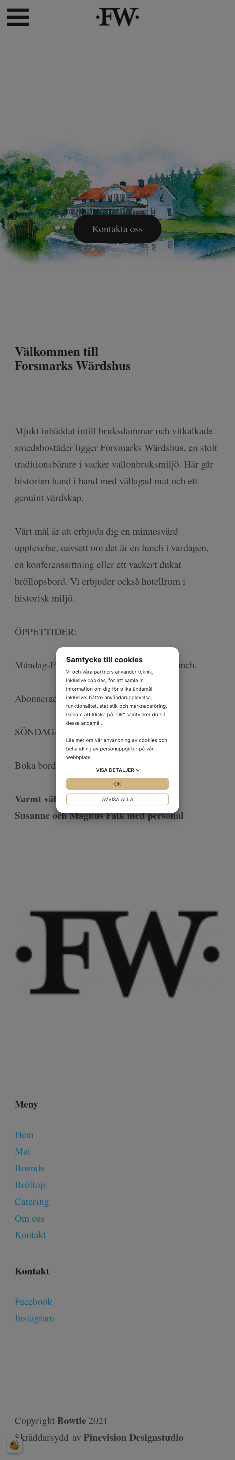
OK (117, 784)
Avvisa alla (117, 799)
